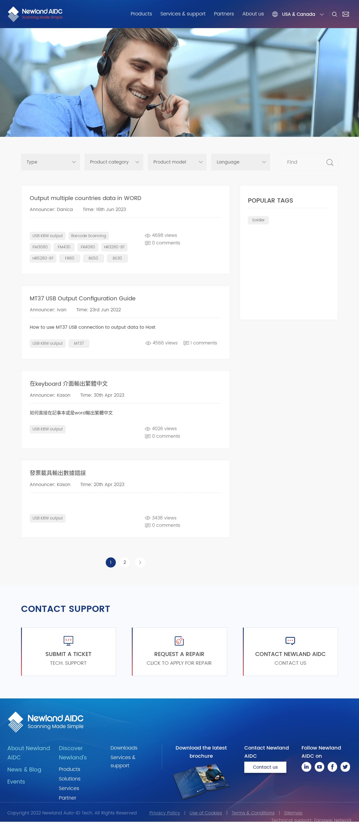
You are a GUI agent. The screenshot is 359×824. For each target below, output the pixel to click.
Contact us (265, 767)
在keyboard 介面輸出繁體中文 (69, 384)
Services (69, 788)
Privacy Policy (164, 813)
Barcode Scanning (88, 236)
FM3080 (40, 247)
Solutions (69, 779)
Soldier (258, 220)
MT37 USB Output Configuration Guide (82, 298)
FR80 (69, 258)
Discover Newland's (73, 753)
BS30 (117, 258)
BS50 (93, 258)
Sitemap (293, 813)
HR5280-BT (43, 258)
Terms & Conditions (253, 813)
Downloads (124, 748)
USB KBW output (48, 236)
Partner (67, 798)
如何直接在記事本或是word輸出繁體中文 (71, 413)
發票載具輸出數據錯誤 (58, 473)
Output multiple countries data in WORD (85, 198)
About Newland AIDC (28, 753)
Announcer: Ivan (48, 310)
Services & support (183, 14)
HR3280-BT (114, 247)
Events (16, 782)
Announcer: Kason (50, 395)
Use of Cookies (206, 813)
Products (141, 14)
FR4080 (88, 247)
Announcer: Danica (51, 209)
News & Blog (24, 770)
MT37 (79, 343)
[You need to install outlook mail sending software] (345, 14)
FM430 (64, 247)
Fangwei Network (333, 820)
